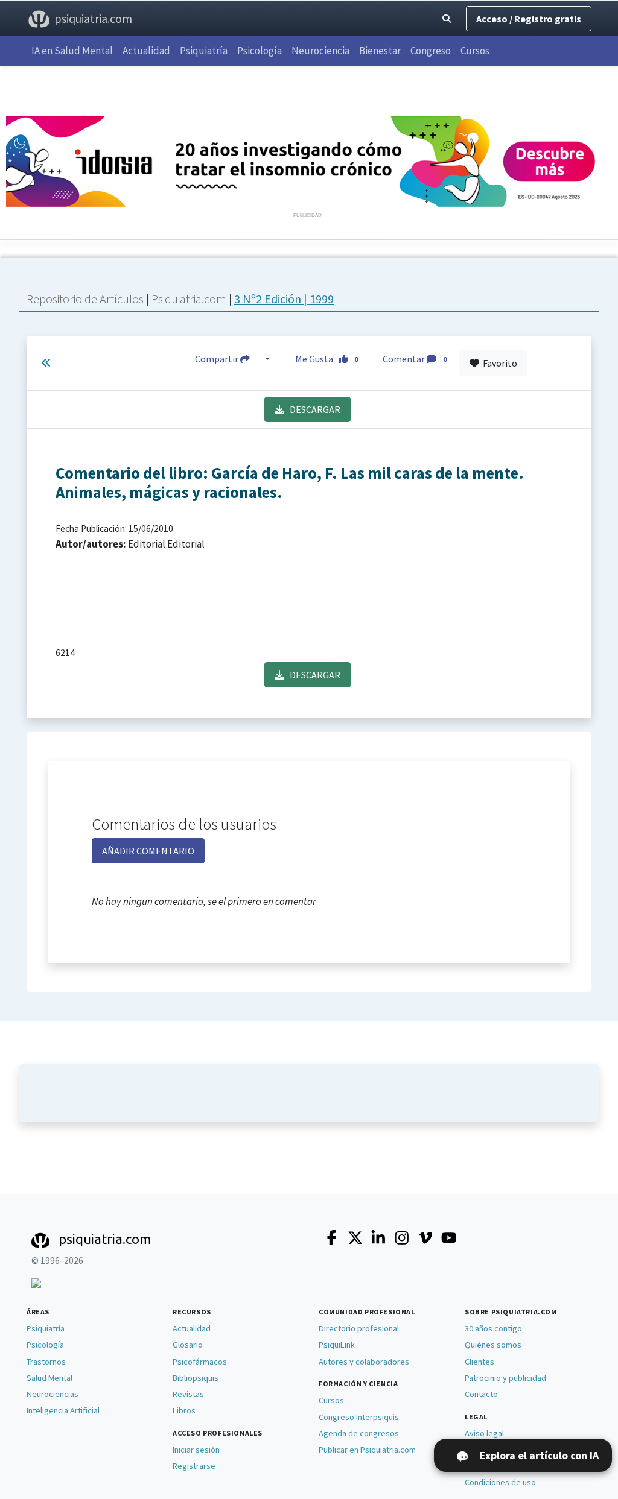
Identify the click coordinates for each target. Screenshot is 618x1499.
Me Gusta (326, 359)
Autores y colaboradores (364, 1361)
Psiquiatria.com (190, 298)
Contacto (481, 1394)
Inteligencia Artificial (63, 1410)
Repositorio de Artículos (85, 298)
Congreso (430, 50)
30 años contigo (493, 1328)
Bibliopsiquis (195, 1377)
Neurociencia (320, 50)
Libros (184, 1410)
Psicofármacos (200, 1361)
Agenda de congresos (359, 1433)
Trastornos (46, 1361)
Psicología (259, 50)
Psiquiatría (204, 50)
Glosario (188, 1344)
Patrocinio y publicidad (505, 1377)
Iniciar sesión (196, 1449)
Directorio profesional (359, 1328)
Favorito (498, 363)
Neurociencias (52, 1394)
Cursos (474, 50)
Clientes (479, 1361)
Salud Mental (49, 1377)
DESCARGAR (312, 409)
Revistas (188, 1394)
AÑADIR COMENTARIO (148, 851)
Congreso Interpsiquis (359, 1417)
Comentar (415, 359)
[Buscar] (446, 19)
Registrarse (194, 1465)
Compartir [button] (217, 359)
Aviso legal (484, 1433)
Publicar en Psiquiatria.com (367, 1449)
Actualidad (146, 50)
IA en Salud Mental (72, 50)
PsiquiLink (337, 1344)
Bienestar (380, 50)
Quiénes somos (493, 1344)
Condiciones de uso (500, 1482)
